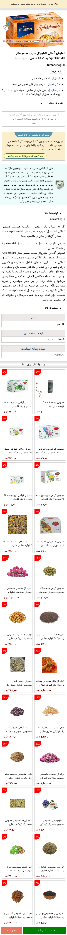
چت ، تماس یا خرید (45, 930)
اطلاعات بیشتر (51, 103)
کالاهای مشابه (12, 930)
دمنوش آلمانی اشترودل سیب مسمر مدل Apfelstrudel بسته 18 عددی (33, 231)
